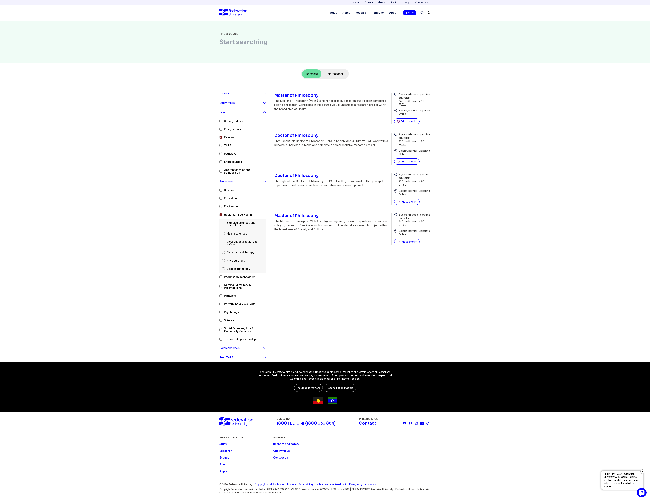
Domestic (312, 74)
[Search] (429, 13)
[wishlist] (422, 13)
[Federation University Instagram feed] (416, 423)
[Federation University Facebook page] (410, 423)
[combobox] (288, 43)
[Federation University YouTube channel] (405, 423)
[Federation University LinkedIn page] (422, 423)
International (335, 74)
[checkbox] (220, 121)
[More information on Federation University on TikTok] (428, 423)
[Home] (233, 13)
